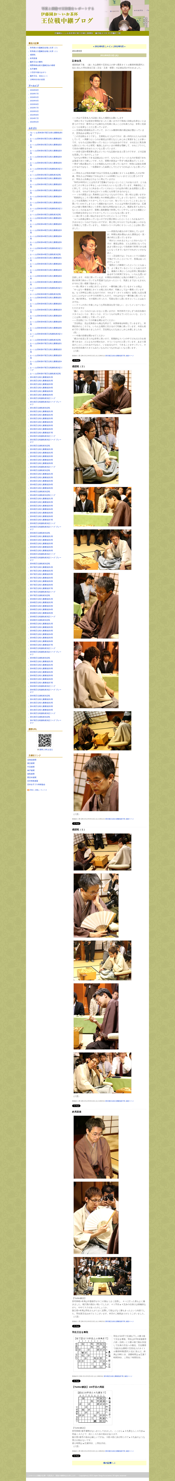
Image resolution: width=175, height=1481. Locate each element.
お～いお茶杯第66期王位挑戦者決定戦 (45, 340)
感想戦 (32, 55)
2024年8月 (34, 115)
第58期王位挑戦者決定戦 (40, 620)
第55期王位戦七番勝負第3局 (41, 506)
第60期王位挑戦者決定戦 (40, 696)
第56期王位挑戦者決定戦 (40, 564)
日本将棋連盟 (32, 781)
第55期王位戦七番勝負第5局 (41, 513)
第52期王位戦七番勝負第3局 (41, 418)
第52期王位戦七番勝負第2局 (41, 415)
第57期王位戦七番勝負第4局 (41, 578)
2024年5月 (34, 122)
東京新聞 (30, 763)
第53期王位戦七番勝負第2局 (41, 453)
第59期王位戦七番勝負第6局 (41, 641)
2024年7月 (34, 118)
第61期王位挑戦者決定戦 (40, 717)
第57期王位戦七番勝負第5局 (41, 581)
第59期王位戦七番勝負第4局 (41, 634)
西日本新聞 (31, 777)
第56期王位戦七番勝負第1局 (41, 536)
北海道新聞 (31, 760)
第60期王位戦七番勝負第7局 (41, 683)
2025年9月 (34, 101)
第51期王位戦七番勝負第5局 (41, 391)
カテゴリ (33, 128)
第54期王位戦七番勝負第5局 (41, 488)
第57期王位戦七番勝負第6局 (41, 585)
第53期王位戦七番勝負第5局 (41, 463)
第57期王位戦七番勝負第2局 (41, 571)
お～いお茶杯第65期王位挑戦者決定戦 (45, 294)
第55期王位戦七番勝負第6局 (41, 516)
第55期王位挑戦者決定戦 (40, 533)
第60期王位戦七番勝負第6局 (41, 679)
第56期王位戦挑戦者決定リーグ (42, 554)
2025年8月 (34, 104)
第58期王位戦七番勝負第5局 (41, 613)
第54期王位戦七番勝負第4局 (41, 484)
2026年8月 (34, 90)
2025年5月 (34, 111)
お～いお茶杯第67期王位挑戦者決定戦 (45, 374)
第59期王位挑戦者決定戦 (40, 658)
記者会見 (76, 61)
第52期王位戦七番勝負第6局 (41, 429)
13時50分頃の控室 (37, 79)
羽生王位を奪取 (80, 1332)
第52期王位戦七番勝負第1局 (41, 411)
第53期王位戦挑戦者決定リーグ (42, 467)
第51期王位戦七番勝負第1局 (41, 377)
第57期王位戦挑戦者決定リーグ (42, 592)
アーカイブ (34, 86)
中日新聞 (30, 767)
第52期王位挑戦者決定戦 (40, 446)
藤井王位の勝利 (36, 62)
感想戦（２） (79, 366)
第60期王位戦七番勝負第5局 (41, 675)
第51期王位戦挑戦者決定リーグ (42, 398)
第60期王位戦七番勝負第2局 (41, 665)
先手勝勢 (33, 69)
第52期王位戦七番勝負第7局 (41, 433)
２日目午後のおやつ (38, 72)
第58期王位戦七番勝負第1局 (41, 599)
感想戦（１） (79, 829)
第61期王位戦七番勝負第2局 (41, 703)
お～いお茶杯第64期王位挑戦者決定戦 (45, 254)
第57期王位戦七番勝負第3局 (41, 574)
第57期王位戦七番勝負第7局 (41, 588)
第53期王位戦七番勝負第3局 (41, 456)
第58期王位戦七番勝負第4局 (41, 609)
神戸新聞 (30, 770)
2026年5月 (34, 97)
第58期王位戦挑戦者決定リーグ (42, 617)
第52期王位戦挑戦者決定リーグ (42, 436)
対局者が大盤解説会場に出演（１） (44, 51)
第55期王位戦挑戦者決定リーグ (42, 523)
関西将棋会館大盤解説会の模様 (42, 65)
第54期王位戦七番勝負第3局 (41, 481)
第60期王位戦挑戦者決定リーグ (42, 686)
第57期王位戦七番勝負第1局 (41, 567)
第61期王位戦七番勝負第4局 (41, 710)
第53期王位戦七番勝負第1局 (41, 449)
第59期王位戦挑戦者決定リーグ (42, 648)
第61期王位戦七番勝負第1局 (41, 699)
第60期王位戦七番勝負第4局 (41, 672)
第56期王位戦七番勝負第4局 (41, 547)
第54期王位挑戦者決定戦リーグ (42, 495)
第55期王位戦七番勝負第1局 (41, 498)
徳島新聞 (30, 774)
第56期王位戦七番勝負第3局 (41, 543)
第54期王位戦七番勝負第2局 (41, 477)
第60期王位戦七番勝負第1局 (41, 661)
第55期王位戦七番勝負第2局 (41, 502)
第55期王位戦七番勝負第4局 (41, 509)
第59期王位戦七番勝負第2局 (41, 627)
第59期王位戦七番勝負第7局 (41, 645)
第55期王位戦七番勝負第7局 (41, 520)
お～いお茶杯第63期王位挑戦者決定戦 (45, 214)
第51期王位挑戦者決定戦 (40, 408)
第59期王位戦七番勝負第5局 (41, 638)
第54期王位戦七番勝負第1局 (41, 474)
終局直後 (33, 58)
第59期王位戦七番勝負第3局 (41, 631)
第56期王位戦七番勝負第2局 (41, 540)
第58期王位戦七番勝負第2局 (41, 602)
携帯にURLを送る (46, 750)
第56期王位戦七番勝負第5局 (41, 550)
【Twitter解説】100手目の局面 (88, 1387)
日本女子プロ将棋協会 (36, 784)
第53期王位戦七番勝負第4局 (41, 460)
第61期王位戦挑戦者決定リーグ (42, 713)
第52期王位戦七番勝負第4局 (41, 422)
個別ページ (130, 356)
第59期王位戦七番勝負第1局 (41, 624)
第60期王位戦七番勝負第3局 (41, 668)
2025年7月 (34, 108)
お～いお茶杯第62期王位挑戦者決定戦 (45, 175)
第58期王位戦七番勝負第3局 (41, 606)
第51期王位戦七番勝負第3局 (41, 384)
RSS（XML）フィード (38, 790)
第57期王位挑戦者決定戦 (40, 595)
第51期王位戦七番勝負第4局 (41, 388)
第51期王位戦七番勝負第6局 (41, 395)
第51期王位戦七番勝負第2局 (41, 381)
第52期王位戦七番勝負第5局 (41, 425)
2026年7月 (34, 94)
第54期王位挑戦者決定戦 (40, 491)
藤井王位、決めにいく (39, 76)
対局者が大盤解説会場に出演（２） (44, 48)
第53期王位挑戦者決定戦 (40, 470)
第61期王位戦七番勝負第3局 (41, 706)
